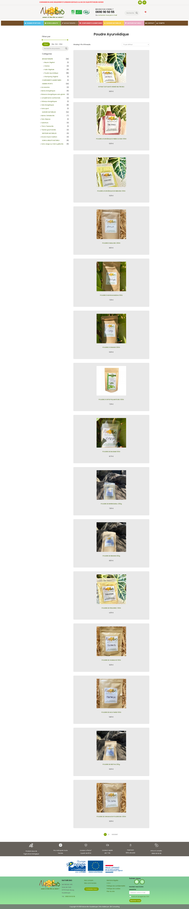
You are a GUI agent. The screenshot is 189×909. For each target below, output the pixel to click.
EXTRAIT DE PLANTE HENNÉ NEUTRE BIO (111, 87)
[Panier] (144, 13)
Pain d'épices (45, 119)
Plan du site (111, 891)
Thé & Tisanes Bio (47, 126)
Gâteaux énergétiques (49, 101)
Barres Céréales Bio (48, 116)
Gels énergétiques (47, 105)
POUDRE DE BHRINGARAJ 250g (111, 504)
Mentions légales (112, 880)
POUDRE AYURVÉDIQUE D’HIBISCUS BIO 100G (111, 139)
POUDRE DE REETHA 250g (111, 764)
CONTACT (150, 23)
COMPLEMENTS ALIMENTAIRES (92, 23)
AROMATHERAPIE (47, 59)
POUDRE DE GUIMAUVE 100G (111, 660)
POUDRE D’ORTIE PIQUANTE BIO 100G (111, 399)
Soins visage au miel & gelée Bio (52, 144)
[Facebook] (140, 2)
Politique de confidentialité (116, 886)
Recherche (136, 13)
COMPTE (161, 23)
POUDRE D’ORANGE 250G (111, 347)
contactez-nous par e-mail (107, 15)
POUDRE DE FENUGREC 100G (111, 608)
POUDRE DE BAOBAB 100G (111, 452)
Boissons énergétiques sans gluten (53, 94)
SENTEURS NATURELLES (49, 133)
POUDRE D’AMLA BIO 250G (111, 243)
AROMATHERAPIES (70, 23)
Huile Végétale (49, 69)
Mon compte (88, 880)
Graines (47, 66)
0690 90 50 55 (70, 896)
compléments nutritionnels (50, 98)
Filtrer (46, 44)
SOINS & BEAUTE (52, 23)
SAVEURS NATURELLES (113, 23)
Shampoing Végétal (51, 77)
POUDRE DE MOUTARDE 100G (111, 712)
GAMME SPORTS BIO (34, 23)
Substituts (44, 123)
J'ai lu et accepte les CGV (140, 897)
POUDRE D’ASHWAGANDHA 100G (111, 295)
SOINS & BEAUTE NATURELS (50, 140)
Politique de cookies (113, 889)
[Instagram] (144, 2)
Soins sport (45, 108)
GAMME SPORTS (47, 84)
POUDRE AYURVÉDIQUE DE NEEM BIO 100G (111, 191)
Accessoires (45, 87)
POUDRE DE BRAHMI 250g (111, 556)
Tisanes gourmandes (48, 130)
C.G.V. (109, 883)
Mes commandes (90, 883)
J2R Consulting (114, 907)
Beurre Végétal (49, 62)
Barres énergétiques (48, 91)
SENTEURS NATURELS (134, 23)
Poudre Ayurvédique (51, 73)
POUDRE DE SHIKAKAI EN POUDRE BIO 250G (111, 816)
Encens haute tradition (49, 137)
